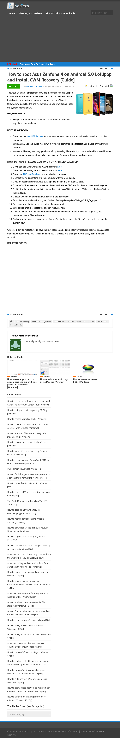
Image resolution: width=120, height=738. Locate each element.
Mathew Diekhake (34, 86)
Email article (93, 86)
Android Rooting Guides (41, 321)
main (92, 321)
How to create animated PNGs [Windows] (85, 380)
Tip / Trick (14, 86)
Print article (105, 86)
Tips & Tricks (53, 13)
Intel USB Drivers (34, 136)
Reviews (38, 13)
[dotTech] (18, 8)
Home (12, 13)
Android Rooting (22, 321)
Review (14, 376)
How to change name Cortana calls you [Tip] (28, 620)
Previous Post (17, 68)
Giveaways (24, 13)
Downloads (69, 13)
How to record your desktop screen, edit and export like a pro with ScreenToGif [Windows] (22, 383)
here (59, 166)
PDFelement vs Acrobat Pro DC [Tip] (24, 468)
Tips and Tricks (16, 325)
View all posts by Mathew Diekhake (44, 341)
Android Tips (59, 321)
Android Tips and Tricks (77, 321)
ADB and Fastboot (31, 174)
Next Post (105, 68)
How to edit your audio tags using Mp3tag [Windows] (54, 380)
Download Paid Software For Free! (37, 64)
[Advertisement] (60, 38)
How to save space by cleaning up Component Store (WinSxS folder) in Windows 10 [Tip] (29, 584)
